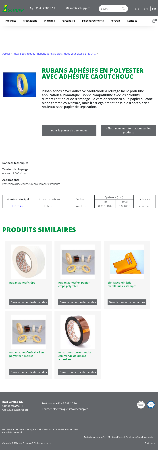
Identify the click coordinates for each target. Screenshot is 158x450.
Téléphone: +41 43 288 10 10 (59, 403)
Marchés (49, 20)
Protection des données (95, 437)
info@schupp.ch (80, 8)
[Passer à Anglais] (146, 8)
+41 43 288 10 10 (44, 8)
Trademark (150, 443)
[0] (154, 21)
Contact (132, 20)
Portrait (115, 20)
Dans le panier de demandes (69, 130)
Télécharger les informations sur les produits (128, 130)
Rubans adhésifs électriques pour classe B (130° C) (66, 53)
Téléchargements (93, 20)
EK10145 (17, 206)
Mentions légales (115, 437)
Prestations (30, 20)
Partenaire (68, 20)
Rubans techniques (24, 53)
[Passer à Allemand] (138, 8)
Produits (10, 20)
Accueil (6, 53)
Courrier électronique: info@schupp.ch (65, 409)
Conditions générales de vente (139, 437)
